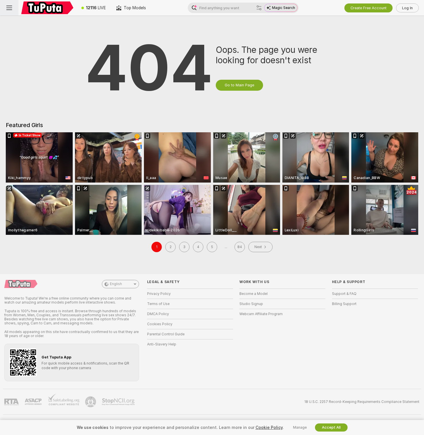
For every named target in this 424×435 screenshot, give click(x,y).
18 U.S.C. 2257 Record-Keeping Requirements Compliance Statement (361, 402)
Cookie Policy (269, 427)
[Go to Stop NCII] (119, 401)
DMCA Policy (158, 314)
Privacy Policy (159, 294)
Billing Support (344, 304)
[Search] (259, 8)
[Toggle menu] (9, 8)
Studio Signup (251, 304)
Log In (407, 8)
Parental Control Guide (166, 334)
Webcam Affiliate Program (261, 314)
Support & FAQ (344, 294)
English (116, 284)
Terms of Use (158, 304)
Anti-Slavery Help (161, 344)
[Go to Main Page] (47, 8)
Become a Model (253, 294)
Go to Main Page (239, 85)
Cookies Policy (159, 324)
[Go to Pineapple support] (91, 401)
